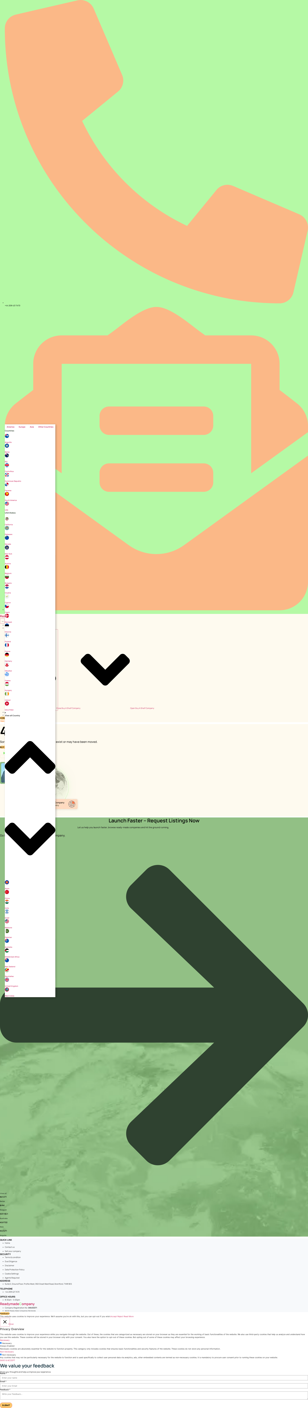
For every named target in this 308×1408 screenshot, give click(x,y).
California (9, 524)
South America (11, 500)
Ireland (7, 700)
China (7, 898)
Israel (7, 918)
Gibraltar (8, 671)
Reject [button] (120, 1316)
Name (3, 1373)
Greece (7, 680)
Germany (8, 661)
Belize (7, 452)
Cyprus (8, 602)
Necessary (7, 1343)
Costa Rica (9, 471)
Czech (7, 612)
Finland (8, 641)
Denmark (8, 622)
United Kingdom (11, 986)
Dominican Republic (13, 481)
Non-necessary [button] (7, 1351)
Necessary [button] (5, 1340)
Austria (8, 563)
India (7, 908)
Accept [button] (113, 1316)
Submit (6, 1405)
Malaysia (8, 927)
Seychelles (9, 976)
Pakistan (8, 937)
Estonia (8, 632)
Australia (8, 947)
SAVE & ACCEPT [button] (7, 1360)
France (7, 651)
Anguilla (8, 442)
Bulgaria (8, 583)
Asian (7, 888)
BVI (6, 461)
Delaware (8, 534)
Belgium (8, 573)
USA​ (6, 510)
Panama (8, 490)
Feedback (5, 1390)
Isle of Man (9, 710)
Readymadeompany (17, 1303)
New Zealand (10, 966)
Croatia (8, 593)
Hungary (8, 690)
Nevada (8, 544)
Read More (129, 1316)
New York (8, 554)
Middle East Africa (12, 957)
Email (3, 1381)
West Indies (9, 996)
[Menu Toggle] (2, 621)
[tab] (10, 426)
